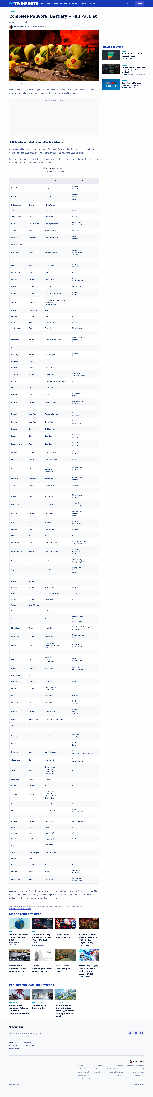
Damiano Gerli (14, 974)
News (55, 3)
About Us (12, 1042)
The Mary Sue (138, 1072)
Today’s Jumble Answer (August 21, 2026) (132, 84)
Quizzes (84, 3)
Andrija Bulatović (62, 974)
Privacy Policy (14, 1048)
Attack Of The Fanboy (135, 1066)
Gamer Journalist (83, 1072)
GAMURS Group (139, 1084)
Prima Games (85, 1069)
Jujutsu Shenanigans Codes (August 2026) (42, 968)
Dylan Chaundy (15, 942)
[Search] (128, 3)
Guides (63, 3)
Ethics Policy (14, 1045)
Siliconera (99, 1069)
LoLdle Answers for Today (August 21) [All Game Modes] (134, 70)
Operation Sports (116, 1072)
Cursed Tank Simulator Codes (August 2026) (17, 968)
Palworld (17, 149)
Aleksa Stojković (128, 75)
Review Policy (29, 1045)
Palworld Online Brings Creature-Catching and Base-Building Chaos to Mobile (65, 1010)
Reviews (73, 3)
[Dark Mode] (133, 3)
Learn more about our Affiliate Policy (20, 908)
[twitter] (136, 1033)
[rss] (130, 1033)
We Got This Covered (115, 1069)
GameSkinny (98, 1072)
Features (45, 3)
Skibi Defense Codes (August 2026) (62, 968)
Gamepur (119, 1066)
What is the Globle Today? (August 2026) (18, 937)
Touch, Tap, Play (83, 1075)
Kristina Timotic (61, 940)
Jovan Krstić (37, 974)
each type (31, 159)
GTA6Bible (86, 1078)
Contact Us (28, 1042)
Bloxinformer (138, 1075)
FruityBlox (119, 1075)
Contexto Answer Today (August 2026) (133, 55)
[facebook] (141, 1033)
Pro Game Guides (83, 1066)
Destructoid (139, 1069)
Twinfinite (99, 1066)
